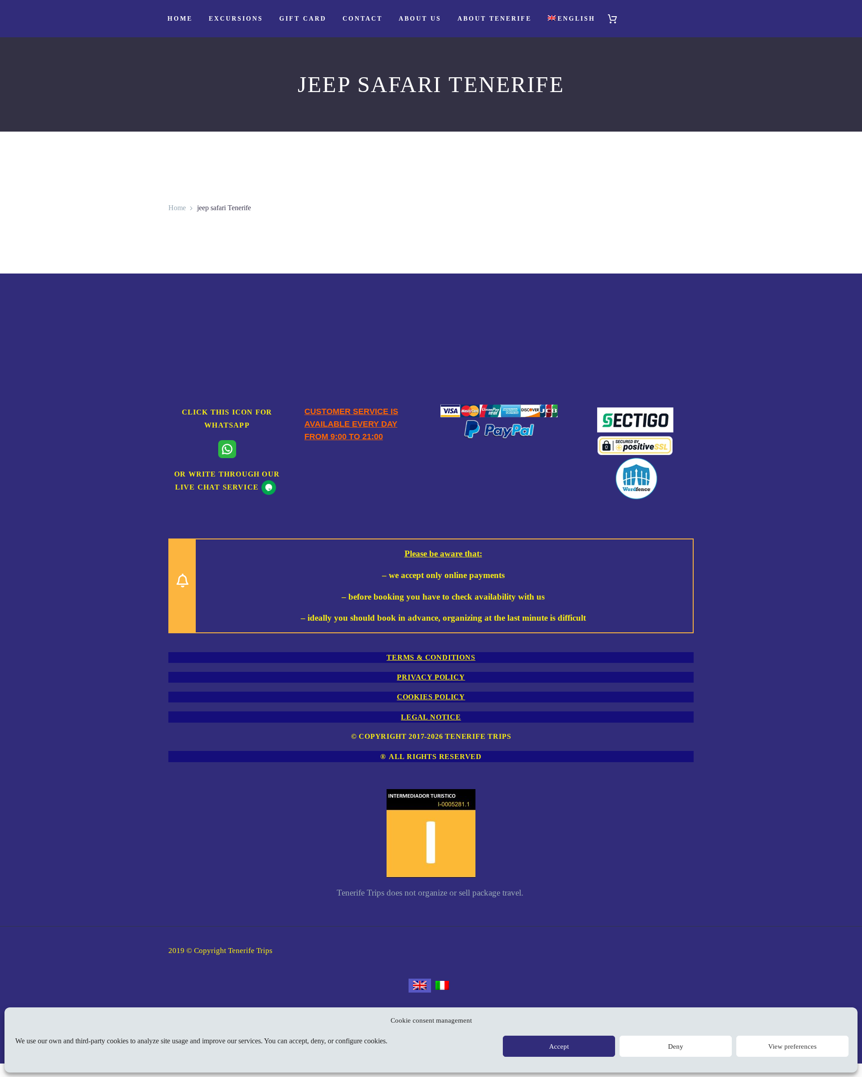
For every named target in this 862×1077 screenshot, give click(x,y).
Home (177, 208)
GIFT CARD (302, 18)
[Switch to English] (420, 986)
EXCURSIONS (236, 18)
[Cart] (616, 18)
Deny (675, 1046)
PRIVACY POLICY (431, 677)
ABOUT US (420, 18)
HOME (180, 18)
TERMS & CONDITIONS (431, 657)
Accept (559, 1046)
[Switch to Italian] (442, 986)
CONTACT (363, 18)
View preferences (792, 1046)
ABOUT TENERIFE (494, 18)
